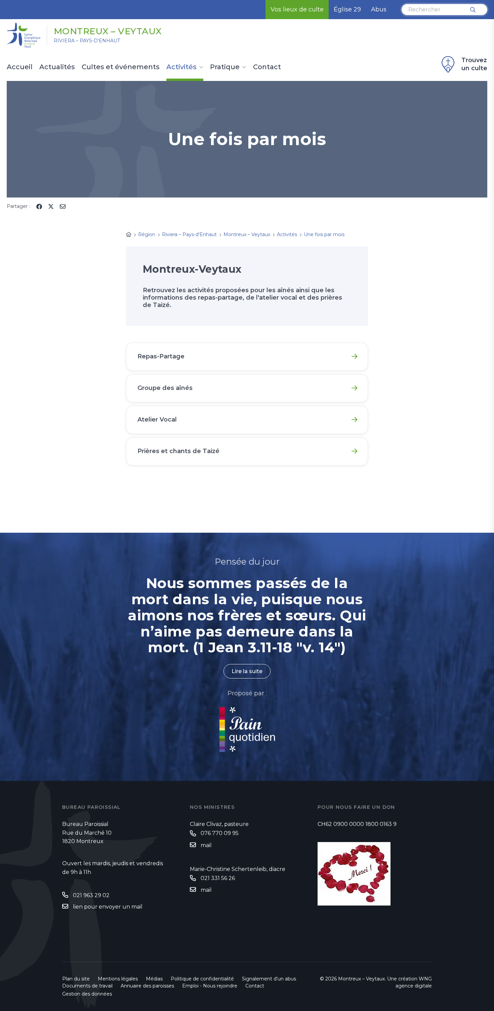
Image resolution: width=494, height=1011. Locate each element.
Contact (267, 67)
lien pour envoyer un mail (107, 907)
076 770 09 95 (220, 833)
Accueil (20, 67)
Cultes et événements (121, 67)
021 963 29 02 (91, 895)
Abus (378, 9)
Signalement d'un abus (269, 979)
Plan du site (76, 979)
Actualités (57, 67)
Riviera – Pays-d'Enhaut (87, 40)
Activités (181, 67)
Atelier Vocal (157, 419)
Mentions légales (118, 979)
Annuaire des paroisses (147, 986)
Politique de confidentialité (202, 979)
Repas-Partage (160, 356)
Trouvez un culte (474, 64)
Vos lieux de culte (297, 9)
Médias (154, 979)
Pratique (225, 67)
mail (206, 845)
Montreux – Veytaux (108, 31)
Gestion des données (87, 994)
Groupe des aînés (165, 388)
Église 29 (347, 9)
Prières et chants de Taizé (178, 451)
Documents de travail (87, 986)
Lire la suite (247, 671)
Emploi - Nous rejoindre (209, 986)
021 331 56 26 (218, 878)
